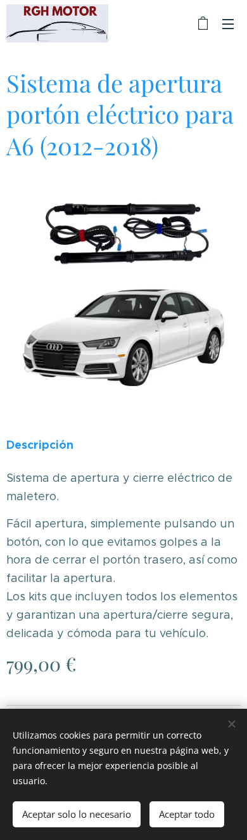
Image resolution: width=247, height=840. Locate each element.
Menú (228, 23)
